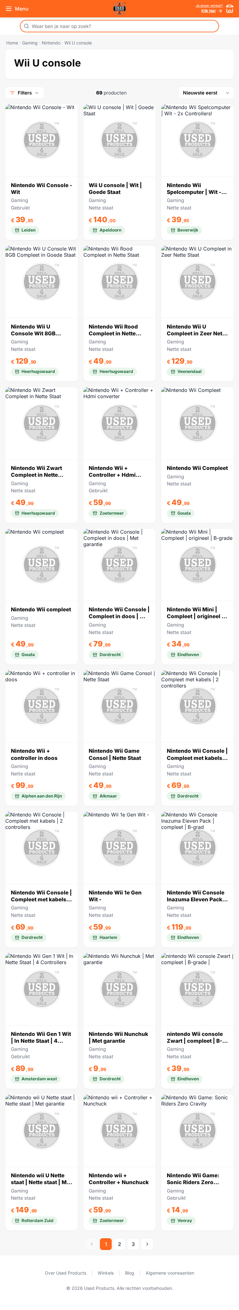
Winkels (106, 1273)
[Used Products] (119, 8)
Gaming (30, 42)
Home (12, 42)
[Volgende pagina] (147, 1244)
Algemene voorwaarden (170, 1273)
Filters (25, 93)
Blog (129, 1273)
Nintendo (51, 42)
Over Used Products (65, 1273)
